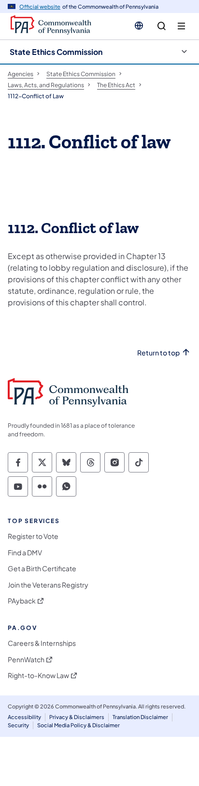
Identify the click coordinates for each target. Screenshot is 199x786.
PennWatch (26, 659)
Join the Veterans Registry (48, 585)
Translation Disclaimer (140, 717)
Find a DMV (25, 553)
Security (18, 725)
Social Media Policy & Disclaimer (78, 725)
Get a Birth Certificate (42, 568)
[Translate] (139, 25)
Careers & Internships (42, 643)
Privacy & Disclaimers (76, 717)
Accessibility (24, 717)
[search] (161, 26)
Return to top (158, 353)
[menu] (181, 26)
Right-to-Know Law (38, 675)
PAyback (22, 601)
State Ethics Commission (56, 51)
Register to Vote (33, 536)
